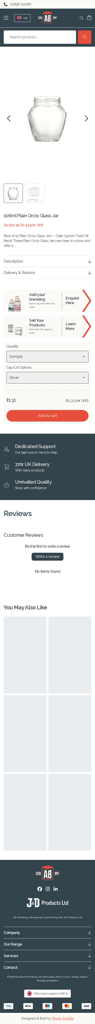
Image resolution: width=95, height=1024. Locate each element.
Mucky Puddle (63, 1018)
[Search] (84, 37)
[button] (7, 18)
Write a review (47, 556)
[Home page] (47, 17)
